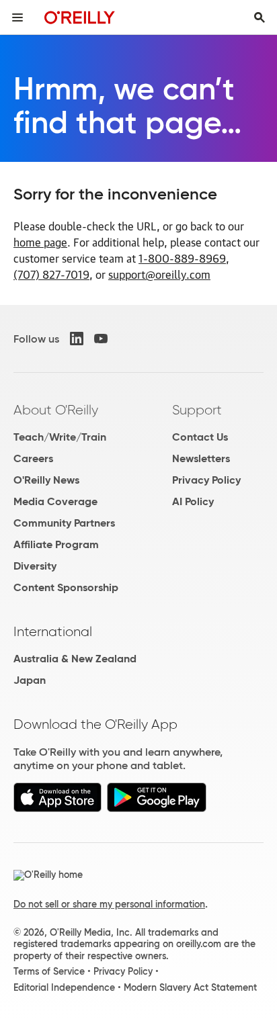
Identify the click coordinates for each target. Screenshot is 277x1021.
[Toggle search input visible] (259, 17)
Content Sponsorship (65, 587)
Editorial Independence (64, 987)
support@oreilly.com (159, 274)
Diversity (34, 566)
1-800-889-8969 (182, 258)
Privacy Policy (206, 480)
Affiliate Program (56, 544)
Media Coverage (55, 501)
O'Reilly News (46, 480)
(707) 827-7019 (51, 274)
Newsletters (201, 458)
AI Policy (193, 501)
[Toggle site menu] (17, 17)
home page (40, 241)
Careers (33, 458)
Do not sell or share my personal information (109, 904)
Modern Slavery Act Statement (190, 987)
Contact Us (200, 437)
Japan (29, 680)
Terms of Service (49, 971)
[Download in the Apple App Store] (57, 808)
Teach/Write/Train (59, 437)
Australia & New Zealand (74, 659)
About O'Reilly (55, 410)
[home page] (79, 17)
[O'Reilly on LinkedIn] (76, 338)
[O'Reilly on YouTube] (101, 338)
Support (197, 410)
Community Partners (64, 523)
